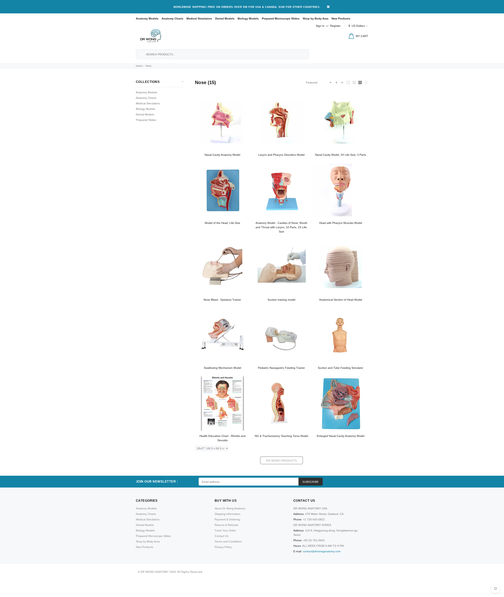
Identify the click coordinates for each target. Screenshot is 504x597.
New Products (341, 18)
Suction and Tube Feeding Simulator (340, 367)
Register (335, 25)
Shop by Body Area (315, 18)
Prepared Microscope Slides (280, 18)
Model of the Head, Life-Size (222, 222)
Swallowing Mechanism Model (222, 367)
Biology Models (248, 18)
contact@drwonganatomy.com (322, 551)
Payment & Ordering (227, 519)
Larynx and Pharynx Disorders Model (281, 154)
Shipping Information (227, 513)
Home (139, 66)
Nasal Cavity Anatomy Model (222, 154)
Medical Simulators (199, 18)
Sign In (320, 25)
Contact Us (221, 536)
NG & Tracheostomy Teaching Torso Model (281, 436)
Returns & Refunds (226, 525)
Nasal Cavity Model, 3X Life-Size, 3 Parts (340, 154)
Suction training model (281, 299)
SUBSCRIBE (310, 481)
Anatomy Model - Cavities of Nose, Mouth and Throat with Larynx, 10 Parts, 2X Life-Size (282, 227)
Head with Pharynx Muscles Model (340, 222)
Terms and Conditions (228, 541)
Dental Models (224, 18)
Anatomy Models (147, 18)
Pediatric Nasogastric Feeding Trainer (281, 367)
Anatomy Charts (172, 18)
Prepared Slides (146, 119)
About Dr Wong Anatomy (230, 508)
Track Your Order (225, 530)
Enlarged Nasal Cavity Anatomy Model (340, 436)
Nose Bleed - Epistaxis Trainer (222, 299)
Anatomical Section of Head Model (340, 299)
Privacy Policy (223, 547)
